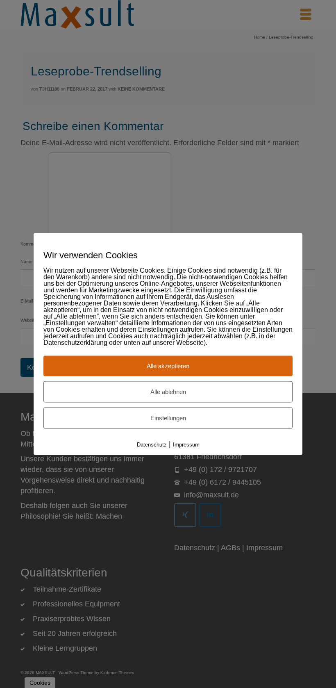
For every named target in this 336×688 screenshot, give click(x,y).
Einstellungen (168, 418)
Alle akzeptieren (168, 365)
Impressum (186, 445)
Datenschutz (152, 445)
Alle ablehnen (168, 391)
